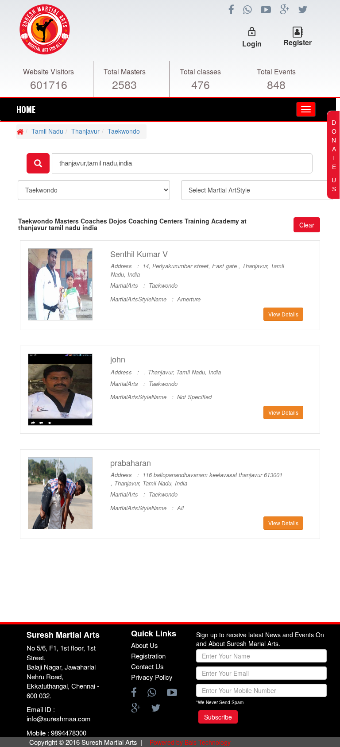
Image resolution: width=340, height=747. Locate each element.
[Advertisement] (170, 594)
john (117, 359)
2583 (124, 84)
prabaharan (130, 462)
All (180, 508)
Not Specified (194, 397)
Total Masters (125, 71)
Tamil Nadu (47, 131)
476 (200, 84)
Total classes (200, 71)
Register (297, 42)
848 (276, 84)
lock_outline (252, 32)
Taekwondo (124, 131)
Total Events (276, 71)
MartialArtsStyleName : (143, 299)
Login (252, 44)
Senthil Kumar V (139, 253)
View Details (283, 314)
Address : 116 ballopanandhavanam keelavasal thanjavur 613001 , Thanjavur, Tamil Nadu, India (196, 479)
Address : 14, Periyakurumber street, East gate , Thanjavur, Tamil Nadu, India (197, 270)
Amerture (189, 299)
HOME (25, 109)
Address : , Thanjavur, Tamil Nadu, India (166, 372)
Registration (148, 655)
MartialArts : (129, 285)
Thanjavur (85, 131)
